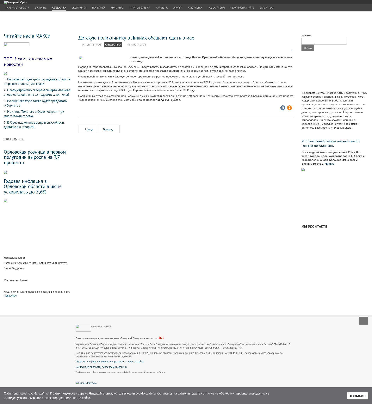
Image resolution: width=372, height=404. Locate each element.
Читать (330, 163)
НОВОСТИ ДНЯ (216, 7)
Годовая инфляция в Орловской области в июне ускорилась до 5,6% (33, 186)
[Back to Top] (363, 321)
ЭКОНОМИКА (78, 7)
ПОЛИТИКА (98, 7)
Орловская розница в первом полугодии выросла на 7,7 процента (35, 157)
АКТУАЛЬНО (195, 7)
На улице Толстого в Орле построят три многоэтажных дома (34, 113)
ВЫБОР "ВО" (267, 7)
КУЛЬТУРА (162, 7)
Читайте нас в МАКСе (27, 36)
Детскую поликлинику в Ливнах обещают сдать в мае (136, 37)
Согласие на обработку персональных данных (101, 366)
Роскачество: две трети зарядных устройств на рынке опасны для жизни (37, 81)
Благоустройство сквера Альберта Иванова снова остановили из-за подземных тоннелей (37, 92)
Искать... (307, 35)
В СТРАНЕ (40, 7)
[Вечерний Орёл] (15, 2)
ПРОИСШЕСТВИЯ (140, 7)
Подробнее (10, 295)
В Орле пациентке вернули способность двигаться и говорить (34, 124)
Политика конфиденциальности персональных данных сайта (109, 361)
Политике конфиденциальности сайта (63, 397)
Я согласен (357, 395)
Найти (308, 48)
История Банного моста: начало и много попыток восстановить (330, 143)
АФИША (177, 7)
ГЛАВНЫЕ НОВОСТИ (17, 7)
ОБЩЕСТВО (59, 7)
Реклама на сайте (242, 7)
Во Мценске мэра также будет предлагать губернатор (35, 103)
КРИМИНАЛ (117, 7)
